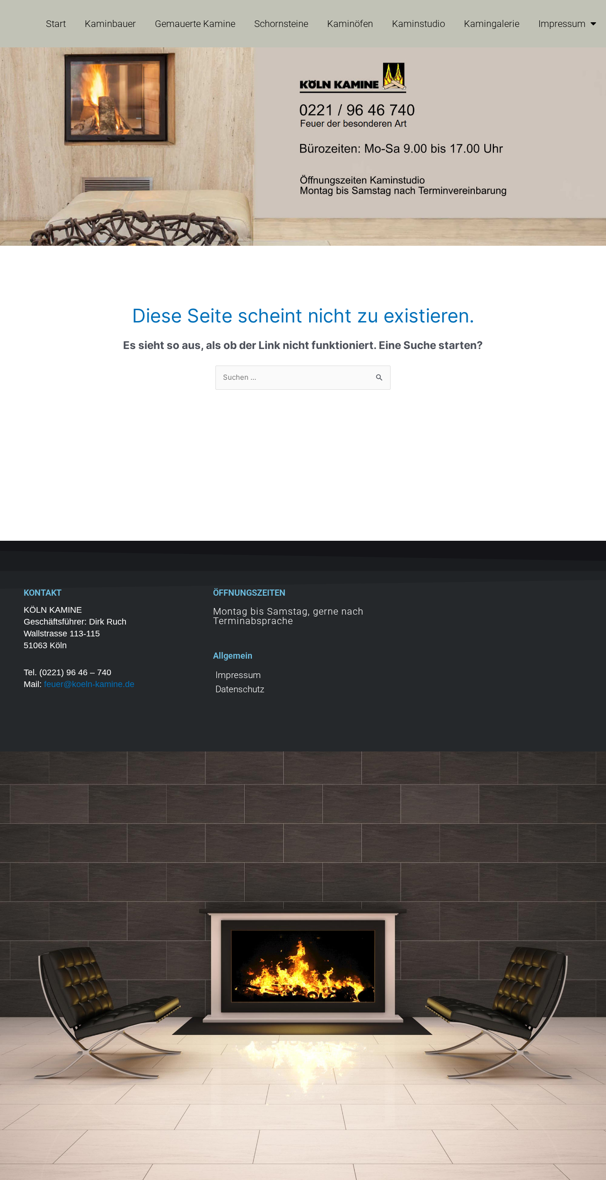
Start (56, 23)
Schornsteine (281, 23)
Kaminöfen (350, 23)
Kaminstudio (418, 23)
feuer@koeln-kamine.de (89, 684)
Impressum (562, 23)
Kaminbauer (110, 23)
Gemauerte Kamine (195, 23)
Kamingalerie (491, 23)
